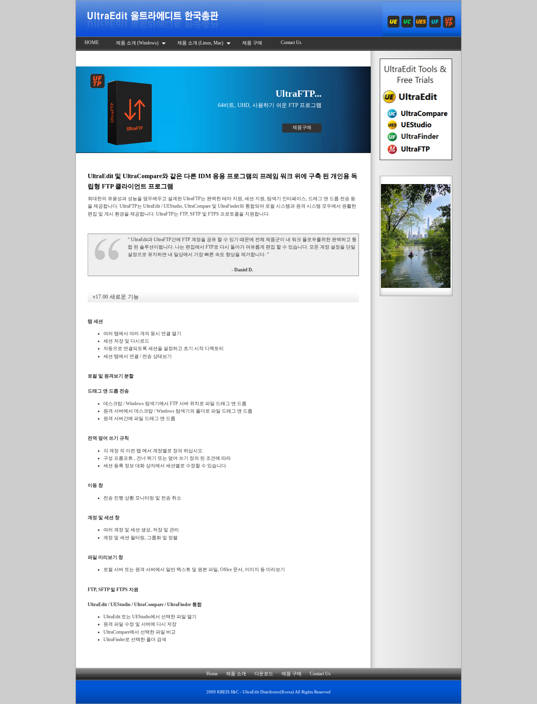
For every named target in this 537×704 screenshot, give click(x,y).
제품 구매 (252, 43)
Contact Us (291, 42)
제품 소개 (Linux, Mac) (200, 43)
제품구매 (301, 127)
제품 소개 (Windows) (138, 43)
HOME (92, 42)
